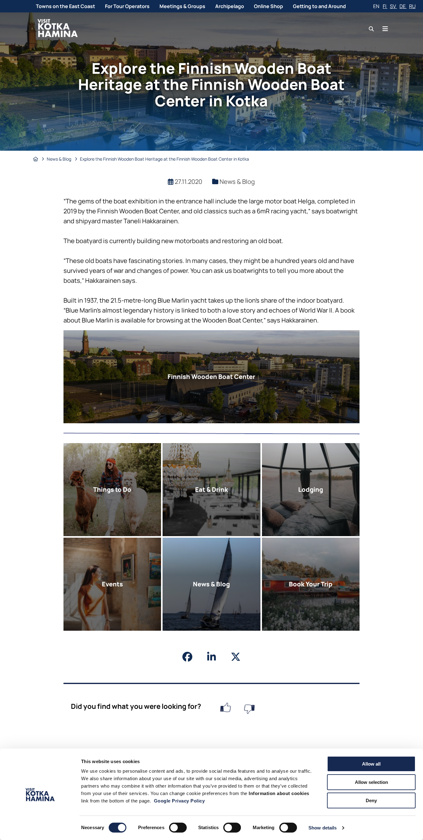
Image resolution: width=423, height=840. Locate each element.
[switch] (178, 828)
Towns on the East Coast (65, 6)
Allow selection (371, 782)
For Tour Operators (127, 6)
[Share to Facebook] (187, 657)
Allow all (371, 764)
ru (412, 6)
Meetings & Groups (182, 6)
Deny (371, 800)
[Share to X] (236, 657)
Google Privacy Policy (179, 800)
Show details (322, 827)
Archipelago (229, 6)
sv (393, 6)
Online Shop (268, 6)
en (376, 6)
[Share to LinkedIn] (211, 657)
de (403, 6)
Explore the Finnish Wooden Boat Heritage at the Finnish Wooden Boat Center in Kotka (164, 159)
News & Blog (59, 159)
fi (385, 6)
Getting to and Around (319, 6)
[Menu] (385, 29)
